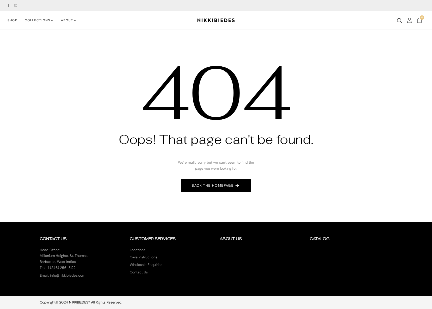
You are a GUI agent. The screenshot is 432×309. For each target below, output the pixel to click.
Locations (137, 250)
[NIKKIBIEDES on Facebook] (8, 5)
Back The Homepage (213, 185)
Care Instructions (143, 257)
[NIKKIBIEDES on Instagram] (15, 5)
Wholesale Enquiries (146, 264)
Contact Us (139, 272)
